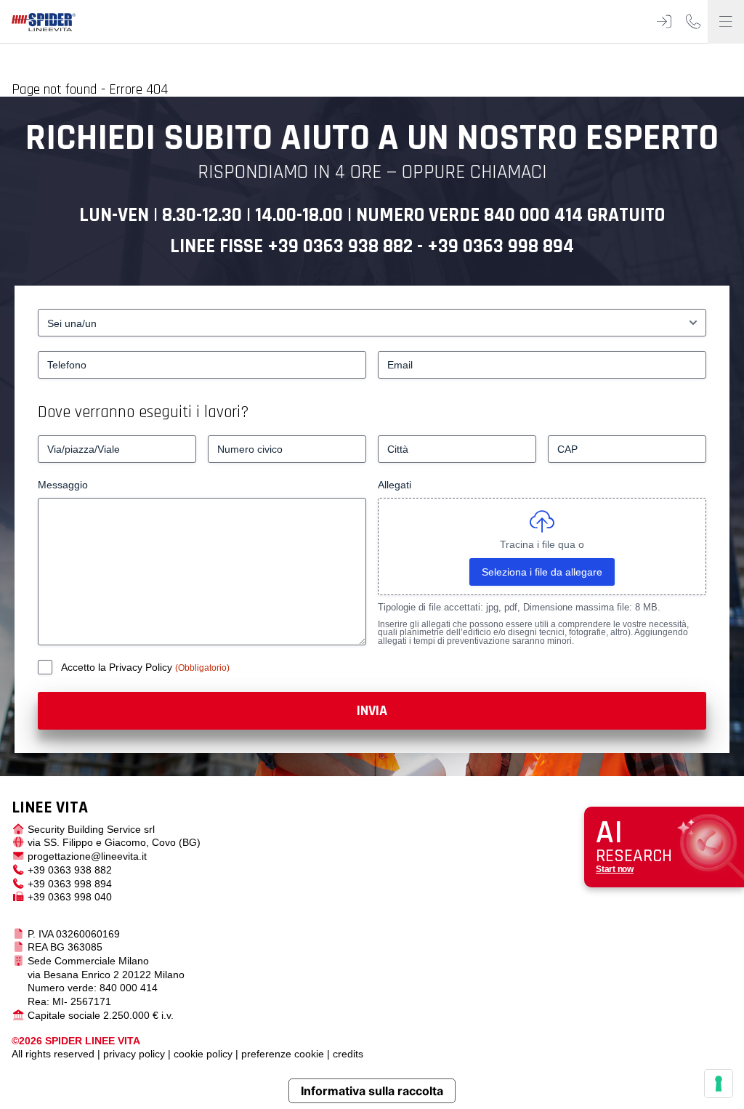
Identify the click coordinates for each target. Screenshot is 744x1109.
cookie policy (203, 1054)
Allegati (394, 485)
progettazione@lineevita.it (87, 856)
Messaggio (63, 485)
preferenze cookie (282, 1054)
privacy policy (134, 1054)
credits (348, 1054)
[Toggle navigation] (726, 22)
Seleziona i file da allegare (542, 572)
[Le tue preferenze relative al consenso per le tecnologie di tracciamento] (718, 1083)
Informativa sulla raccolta (372, 1091)
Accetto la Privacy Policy (118, 667)
